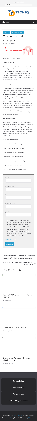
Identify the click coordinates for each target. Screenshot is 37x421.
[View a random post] (33, 22)
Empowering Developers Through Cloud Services (16, 359)
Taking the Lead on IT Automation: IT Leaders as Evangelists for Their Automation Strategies (19, 257)
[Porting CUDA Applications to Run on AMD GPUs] (18, 275)
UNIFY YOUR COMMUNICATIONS (16, 327)
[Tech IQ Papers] (3, 22)
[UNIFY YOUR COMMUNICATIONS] (18, 308)
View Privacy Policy (10, 239)
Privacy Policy (18, 381)
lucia (13, 43)
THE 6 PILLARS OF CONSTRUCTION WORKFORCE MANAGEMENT (18, 263)
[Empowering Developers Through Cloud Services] (18, 338)
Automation (7, 32)
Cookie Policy (18, 387)
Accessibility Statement (18, 400)
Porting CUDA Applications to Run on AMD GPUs (17, 296)
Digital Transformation (17, 32)
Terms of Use (18, 394)
